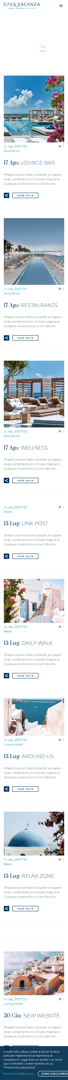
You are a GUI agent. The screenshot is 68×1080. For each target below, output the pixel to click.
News (8, 511)
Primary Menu (61, 5)
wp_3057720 (17, 146)
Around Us (11, 151)
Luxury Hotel (13, 744)
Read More (25, 195)
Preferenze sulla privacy (19, 1073)
